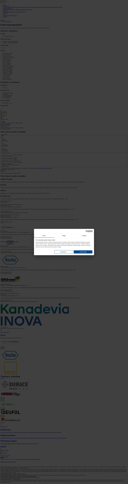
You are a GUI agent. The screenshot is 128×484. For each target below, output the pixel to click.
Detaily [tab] (64, 235)
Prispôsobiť (63, 252)
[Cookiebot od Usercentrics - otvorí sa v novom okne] (87, 231)
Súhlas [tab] (44, 235)
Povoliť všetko (83, 252)
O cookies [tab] (84, 235)
